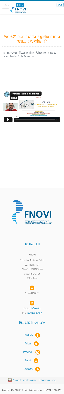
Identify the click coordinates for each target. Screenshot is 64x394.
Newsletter (29, 369)
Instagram (29, 352)
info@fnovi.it (35, 308)
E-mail (28, 360)
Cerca (20, 5)
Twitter (29, 343)
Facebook (29, 335)
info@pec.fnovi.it (34, 312)
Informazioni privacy (47, 380)
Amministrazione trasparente (24, 380)
